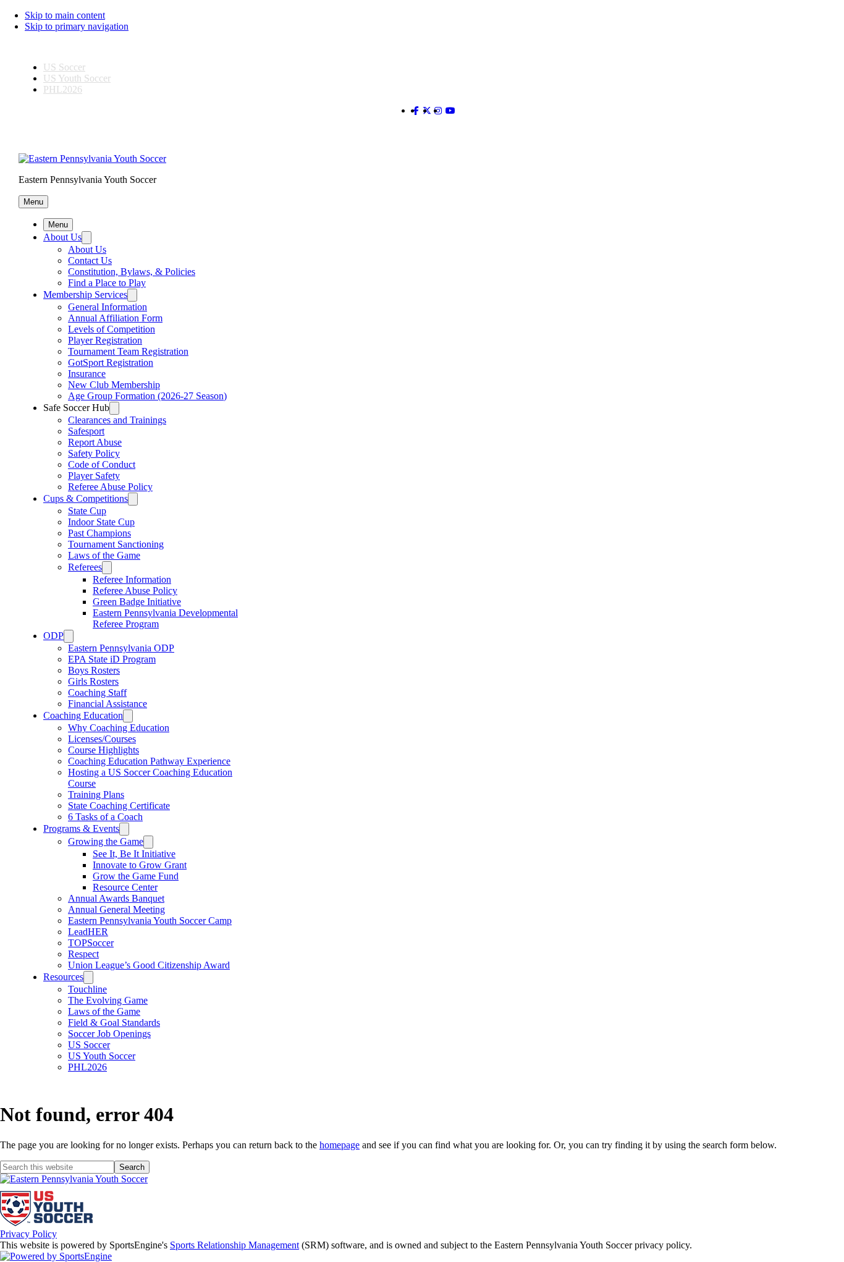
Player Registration (105, 340)
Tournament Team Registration (128, 351)
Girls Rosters (93, 681)
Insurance (87, 373)
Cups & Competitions (85, 498)
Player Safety (94, 475)
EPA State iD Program (112, 659)
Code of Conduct (101, 464)
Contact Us (90, 260)
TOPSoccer (91, 943)
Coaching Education (83, 715)
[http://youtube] (450, 111)
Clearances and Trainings (117, 420)
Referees (85, 567)
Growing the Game (105, 841)
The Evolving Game (108, 1000)
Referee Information (132, 579)
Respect (83, 954)
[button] (33, 201)
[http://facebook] (416, 111)
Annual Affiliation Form (115, 318)
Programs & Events (81, 828)
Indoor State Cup (101, 522)
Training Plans (96, 794)
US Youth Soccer (77, 78)
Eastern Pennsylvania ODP (121, 648)
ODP (53, 635)
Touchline (87, 989)
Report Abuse (95, 442)
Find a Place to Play (107, 282)
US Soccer (64, 67)
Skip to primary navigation (77, 26)
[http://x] (427, 111)
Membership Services (85, 294)
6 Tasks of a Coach (105, 816)
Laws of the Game (104, 555)
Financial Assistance (107, 703)
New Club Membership (114, 384)
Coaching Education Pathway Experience (149, 761)
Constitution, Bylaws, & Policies (131, 271)
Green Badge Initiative (137, 601)
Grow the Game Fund (136, 876)
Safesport (86, 431)
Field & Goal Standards (114, 1022)
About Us (62, 237)
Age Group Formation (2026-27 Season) (147, 396)
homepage (339, 1145)
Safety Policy (94, 453)
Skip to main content (65, 15)
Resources (63, 977)
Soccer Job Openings (109, 1033)
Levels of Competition (111, 329)
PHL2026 (62, 89)
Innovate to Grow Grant (140, 865)
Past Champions (99, 533)
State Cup (87, 511)
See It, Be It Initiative (134, 854)
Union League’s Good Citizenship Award (149, 965)
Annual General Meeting (116, 909)
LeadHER (88, 931)
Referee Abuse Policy (110, 486)
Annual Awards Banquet (116, 898)
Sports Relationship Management (234, 1245)
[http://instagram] (438, 111)
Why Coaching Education (118, 727)
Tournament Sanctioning (116, 544)
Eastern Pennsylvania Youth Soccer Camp (150, 920)
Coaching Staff (97, 692)
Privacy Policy (28, 1234)
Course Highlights (103, 750)
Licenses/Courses (102, 739)
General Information (107, 307)
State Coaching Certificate (119, 805)
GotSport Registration (110, 362)
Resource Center (125, 887)
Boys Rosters (94, 670)
